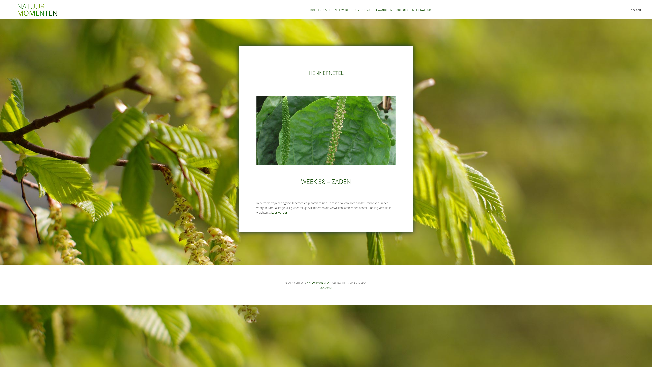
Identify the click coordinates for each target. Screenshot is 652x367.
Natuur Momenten (37, 10)
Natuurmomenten (318, 282)
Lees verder (279, 212)
